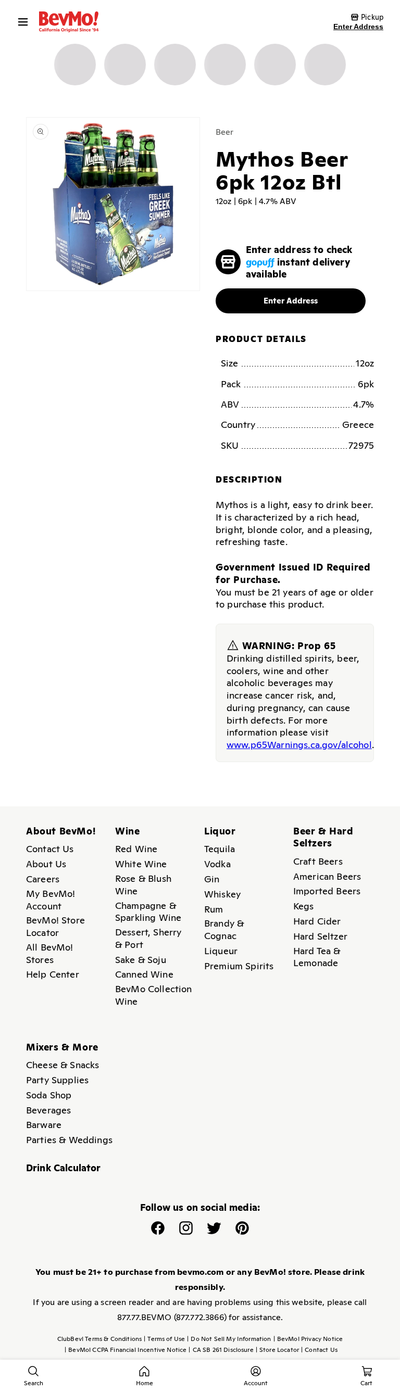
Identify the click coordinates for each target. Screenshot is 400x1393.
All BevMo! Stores (49, 953)
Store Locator (277, 1350)
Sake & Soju (140, 960)
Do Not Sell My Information (229, 1339)
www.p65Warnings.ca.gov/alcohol (299, 745)
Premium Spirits (238, 966)
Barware (43, 1125)
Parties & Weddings (69, 1140)
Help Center (52, 974)
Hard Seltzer (320, 936)
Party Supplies (57, 1080)
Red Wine (136, 849)
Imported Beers (326, 891)
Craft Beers (318, 861)
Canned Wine (144, 974)
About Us (46, 864)
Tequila (219, 849)
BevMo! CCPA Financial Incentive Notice (125, 1350)
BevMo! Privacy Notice (308, 1339)
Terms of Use (164, 1339)
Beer (225, 131)
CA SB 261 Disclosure (221, 1350)
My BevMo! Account (50, 900)
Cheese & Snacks (62, 1065)
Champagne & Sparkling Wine (148, 912)
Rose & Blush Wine (143, 884)
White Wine (141, 864)
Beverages (48, 1110)
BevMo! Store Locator (55, 926)
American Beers (327, 876)
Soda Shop (48, 1095)
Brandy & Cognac (224, 929)
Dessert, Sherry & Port (148, 938)
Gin (211, 879)
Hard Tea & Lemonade (317, 957)
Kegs (303, 906)
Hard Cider (317, 921)
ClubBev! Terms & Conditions (99, 1339)
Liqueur (221, 951)
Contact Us (50, 849)
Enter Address (358, 26)
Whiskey (222, 894)
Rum (213, 909)
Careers (42, 879)
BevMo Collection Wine (153, 995)
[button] (25, 21)
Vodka (217, 864)
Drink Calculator (63, 1168)
